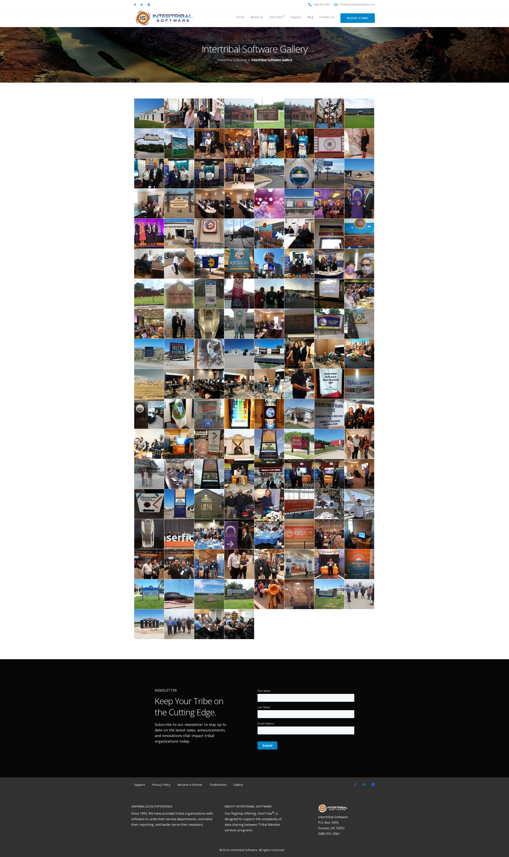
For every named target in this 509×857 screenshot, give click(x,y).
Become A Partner (190, 785)
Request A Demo (357, 18)
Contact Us (326, 17)
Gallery (238, 785)
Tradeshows (218, 785)
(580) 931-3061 (329, 834)
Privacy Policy (161, 785)
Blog (310, 17)
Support (295, 17)
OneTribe (276, 17)
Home (240, 17)
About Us (257, 17)
